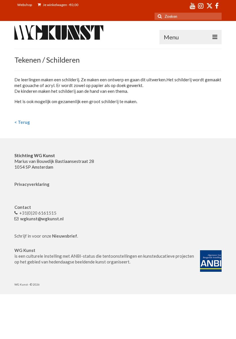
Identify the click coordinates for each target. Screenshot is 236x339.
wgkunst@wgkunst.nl (42, 218)
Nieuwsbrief (64, 235)
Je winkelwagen (60, 5)
